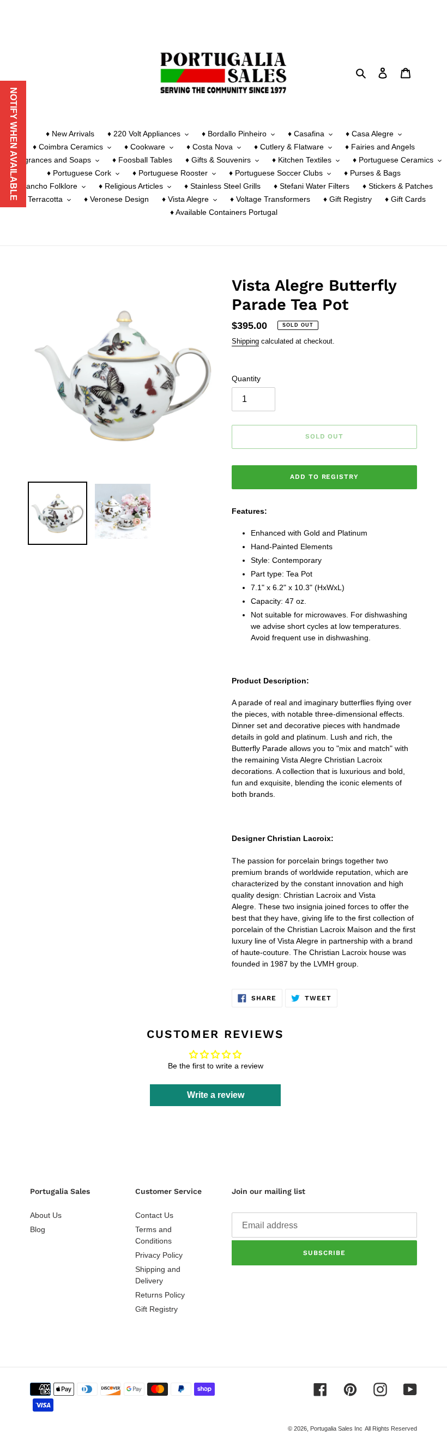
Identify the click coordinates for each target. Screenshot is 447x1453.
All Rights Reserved (391, 1428)
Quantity (246, 378)
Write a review (215, 1095)
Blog (37, 1229)
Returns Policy (160, 1294)
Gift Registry (156, 1309)
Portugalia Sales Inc (336, 1428)
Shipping (245, 341)
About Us (46, 1215)
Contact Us (154, 1215)
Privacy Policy (159, 1255)
